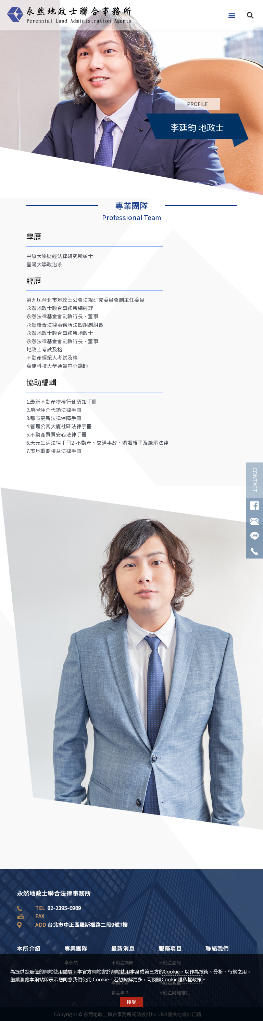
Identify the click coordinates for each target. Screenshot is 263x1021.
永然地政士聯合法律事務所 (54, 893)
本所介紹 (29, 948)
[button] (231, 15)
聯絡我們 (217, 948)
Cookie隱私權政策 (182, 979)
